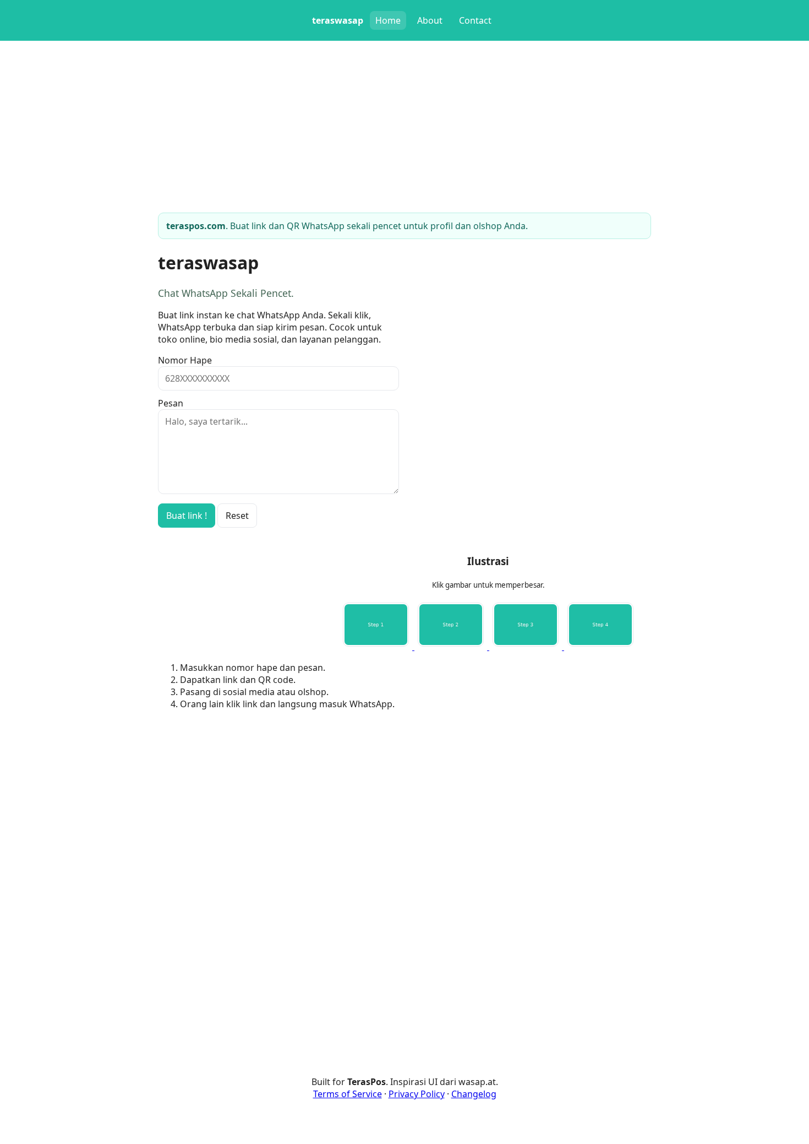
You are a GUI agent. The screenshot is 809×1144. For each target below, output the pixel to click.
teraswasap (337, 20)
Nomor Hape (185, 360)
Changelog (473, 1094)
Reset (237, 515)
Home (388, 20)
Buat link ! (186, 515)
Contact (475, 20)
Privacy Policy (417, 1094)
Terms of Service (347, 1094)
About (429, 20)
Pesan (170, 403)
